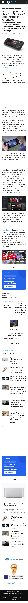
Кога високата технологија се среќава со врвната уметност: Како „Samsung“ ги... (18, 534)
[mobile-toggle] (2, 2)
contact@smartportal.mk (14, 583)
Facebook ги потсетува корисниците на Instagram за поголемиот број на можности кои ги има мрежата (20, 309)
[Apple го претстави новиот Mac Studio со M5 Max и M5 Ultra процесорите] (5, 359)
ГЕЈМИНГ (14, 8)
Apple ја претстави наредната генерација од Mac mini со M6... (18, 517)
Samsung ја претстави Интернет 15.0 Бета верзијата (6, 306)
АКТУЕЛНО (4, 8)
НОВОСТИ (10, 8)
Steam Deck (5, 230)
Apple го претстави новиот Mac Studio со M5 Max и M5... (12, 504)
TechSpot (8, 293)
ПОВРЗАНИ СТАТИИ (7, 351)
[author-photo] (14, 327)
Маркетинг (11, 595)
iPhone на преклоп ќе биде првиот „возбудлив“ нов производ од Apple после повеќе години (17, 404)
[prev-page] (3, 427)
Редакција (21, 593)
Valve (16, 297)
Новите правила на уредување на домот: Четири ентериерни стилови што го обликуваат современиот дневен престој (17, 417)
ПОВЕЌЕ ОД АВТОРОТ (8, 354)
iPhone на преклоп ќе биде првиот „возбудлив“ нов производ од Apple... (18, 543)
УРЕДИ (19, 8)
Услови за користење (13, 591)
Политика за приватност (10, 593)
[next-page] (5, 427)
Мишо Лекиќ (7, 33)
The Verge (9, 295)
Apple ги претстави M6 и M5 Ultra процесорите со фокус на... (18, 525)
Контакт (18, 595)
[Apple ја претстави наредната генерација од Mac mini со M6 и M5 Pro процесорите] (5, 369)
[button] (26, 2)
